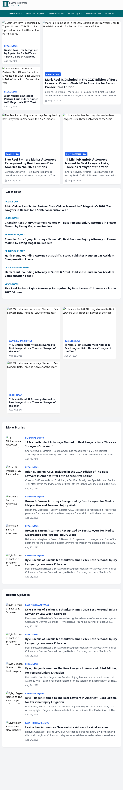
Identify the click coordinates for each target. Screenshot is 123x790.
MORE (108, 13)
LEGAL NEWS (15, 13)
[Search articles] (119, 4)
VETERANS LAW (56, 13)
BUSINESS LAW (93, 13)
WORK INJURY (75, 13)
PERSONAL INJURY (35, 13)
